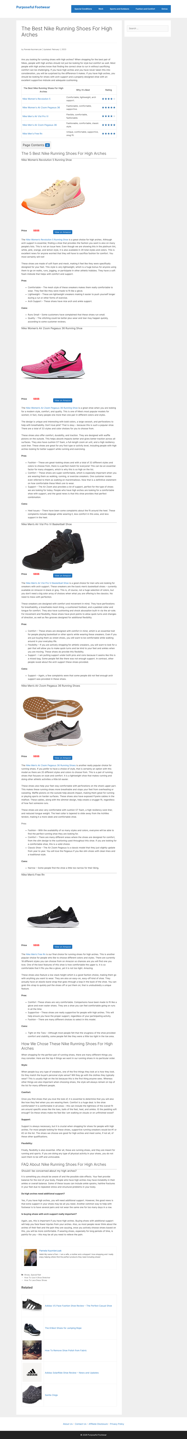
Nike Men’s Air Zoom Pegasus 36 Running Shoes (51, 765)
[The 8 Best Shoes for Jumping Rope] (32, 1336)
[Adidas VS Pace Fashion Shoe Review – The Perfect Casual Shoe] (32, 1314)
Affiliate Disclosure (98, 1424)
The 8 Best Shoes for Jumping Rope (63, 1328)
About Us (68, 1424)
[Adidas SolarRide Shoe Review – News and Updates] (32, 1381)
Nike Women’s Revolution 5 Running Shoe (47, 239)
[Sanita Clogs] (32, 1403)
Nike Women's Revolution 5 (37, 98)
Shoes (27, 1275)
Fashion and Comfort (145, 9)
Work (100, 9)
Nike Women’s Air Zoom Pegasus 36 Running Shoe (52, 408)
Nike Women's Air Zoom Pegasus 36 (41, 107)
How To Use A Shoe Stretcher (37, 1277)
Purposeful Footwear (33, 7)
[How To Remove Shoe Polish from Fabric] (32, 1358)
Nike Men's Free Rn (32, 133)
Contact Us (80, 1424)
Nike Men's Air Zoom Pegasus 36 (40, 125)
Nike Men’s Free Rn (36, 954)
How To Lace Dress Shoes (35, 1280)
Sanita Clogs (51, 1395)
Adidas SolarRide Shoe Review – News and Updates (72, 1372)
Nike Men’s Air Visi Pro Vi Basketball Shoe (47, 583)
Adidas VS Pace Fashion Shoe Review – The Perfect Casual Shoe (78, 1305)
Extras (165, 9)
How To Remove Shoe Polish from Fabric (66, 1350)
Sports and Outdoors (119, 9)
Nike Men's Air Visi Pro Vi (35, 116)
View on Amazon (63, 232)
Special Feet (36, 1275)
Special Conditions (83, 9)
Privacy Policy (117, 1424)
